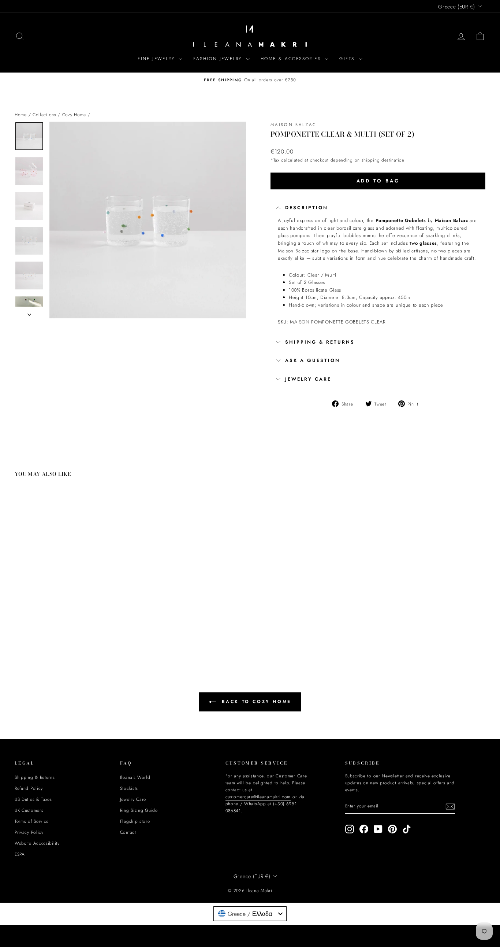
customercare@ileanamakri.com (185, 523)
